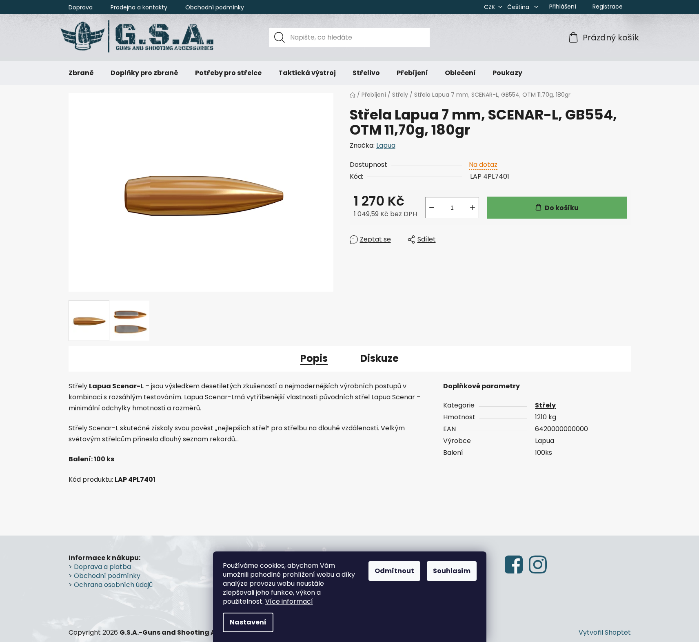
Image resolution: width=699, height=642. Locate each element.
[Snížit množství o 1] (432, 207)
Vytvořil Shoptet (605, 632)
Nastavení (248, 622)
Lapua (385, 145)
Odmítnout (394, 571)
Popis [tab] (314, 358)
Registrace (607, 6)
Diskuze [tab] (379, 358)
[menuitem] (81, 73)
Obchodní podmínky (214, 7)
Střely (545, 405)
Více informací (289, 601)
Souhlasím (451, 571)
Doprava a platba (102, 566)
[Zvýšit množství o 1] (472, 207)
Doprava (81, 7)
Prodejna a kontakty (139, 7)
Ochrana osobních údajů (113, 584)
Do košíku (562, 208)
